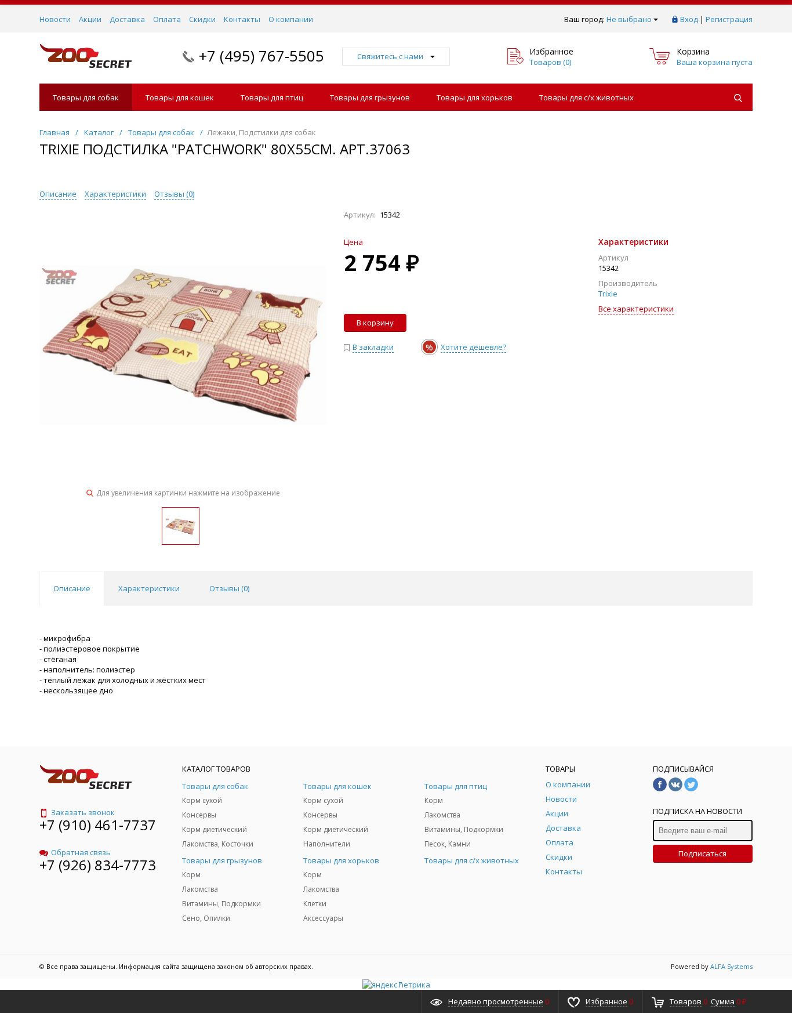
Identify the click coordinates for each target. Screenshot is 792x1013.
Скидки (202, 19)
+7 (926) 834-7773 (97, 864)
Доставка (127, 19)
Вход (689, 19)
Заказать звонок (83, 812)
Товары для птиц (272, 97)
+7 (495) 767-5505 (261, 55)
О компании (290, 19)
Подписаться (702, 853)
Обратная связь (81, 852)
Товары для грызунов (370, 97)
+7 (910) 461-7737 (97, 824)
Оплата (167, 19)
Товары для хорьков (475, 97)
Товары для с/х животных (586, 97)
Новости (55, 19)
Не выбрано (629, 19)
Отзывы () (174, 194)
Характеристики (115, 194)
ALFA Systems (731, 966)
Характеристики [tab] (149, 588)
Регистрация (729, 19)
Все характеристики (636, 308)
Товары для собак (86, 97)
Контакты (242, 19)
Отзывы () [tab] (229, 588)
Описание (58, 194)
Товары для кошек (180, 97)
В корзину (375, 322)
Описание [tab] (71, 588)
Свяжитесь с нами (390, 56)
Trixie (607, 293)
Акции (90, 19)
